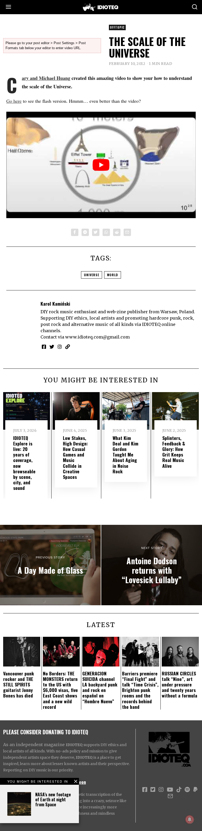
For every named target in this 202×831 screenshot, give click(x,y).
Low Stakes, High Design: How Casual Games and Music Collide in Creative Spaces (75, 457)
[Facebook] (74, 232)
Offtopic (117, 27)
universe (91, 275)
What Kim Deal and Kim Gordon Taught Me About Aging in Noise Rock (125, 454)
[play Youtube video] (101, 165)
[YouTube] (169, 790)
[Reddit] (116, 232)
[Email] (127, 232)
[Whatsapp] (106, 232)
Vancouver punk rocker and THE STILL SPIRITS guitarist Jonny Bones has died (18, 684)
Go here (14, 101)
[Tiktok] (179, 790)
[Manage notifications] (189, 819)
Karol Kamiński (55, 303)
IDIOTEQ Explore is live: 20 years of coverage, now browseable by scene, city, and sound (24, 462)
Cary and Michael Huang (46, 78)
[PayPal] (195, 790)
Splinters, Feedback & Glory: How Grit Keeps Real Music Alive (173, 451)
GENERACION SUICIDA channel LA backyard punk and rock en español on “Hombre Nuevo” (99, 687)
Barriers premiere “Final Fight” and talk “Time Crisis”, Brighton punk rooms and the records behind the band (140, 690)
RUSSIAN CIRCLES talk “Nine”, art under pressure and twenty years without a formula (179, 684)
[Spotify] (187, 790)
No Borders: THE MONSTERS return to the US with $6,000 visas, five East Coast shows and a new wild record (60, 690)
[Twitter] (95, 232)
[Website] (67, 346)
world (112, 275)
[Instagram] (59, 346)
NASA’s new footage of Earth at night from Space (53, 799)
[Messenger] (85, 232)
